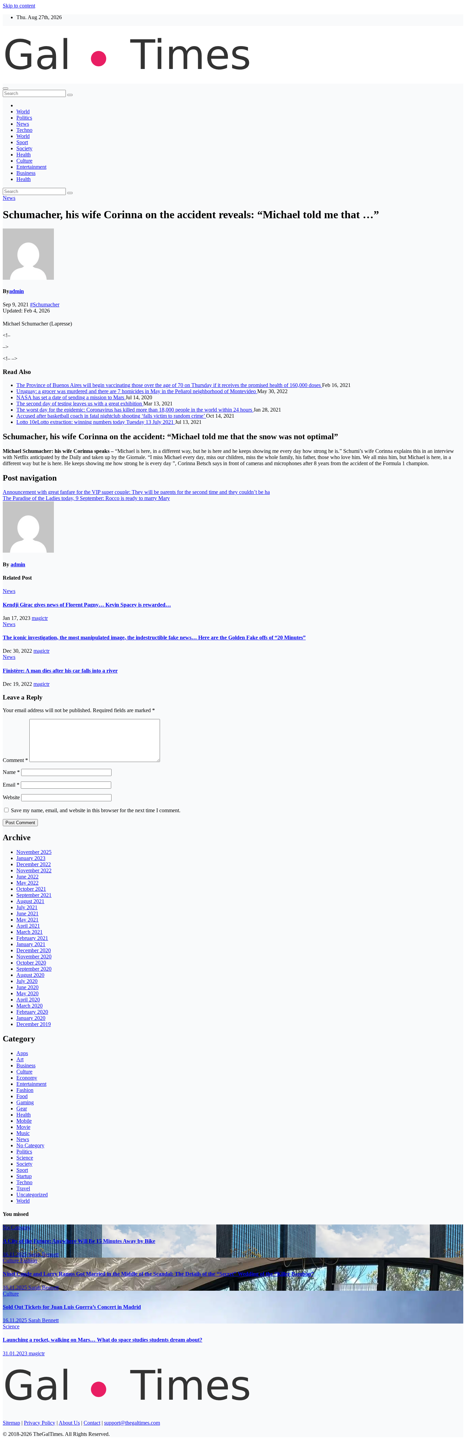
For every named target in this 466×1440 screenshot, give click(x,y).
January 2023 (30, 858)
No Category (30, 1145)
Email (11, 785)
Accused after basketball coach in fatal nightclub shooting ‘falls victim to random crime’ (111, 416)
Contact (92, 1423)
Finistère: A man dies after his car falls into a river (60, 671)
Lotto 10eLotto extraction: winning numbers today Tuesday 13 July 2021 (95, 422)
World (23, 111)
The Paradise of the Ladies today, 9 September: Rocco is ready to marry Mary (86, 498)
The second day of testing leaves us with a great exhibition (79, 403)
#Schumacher (44, 304)
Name (11, 772)
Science (24, 1158)
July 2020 (27, 981)
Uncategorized (32, 1194)
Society (24, 148)
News (22, 124)
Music (23, 1133)
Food (22, 1096)
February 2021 (32, 938)
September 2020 (34, 969)
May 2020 (27, 993)
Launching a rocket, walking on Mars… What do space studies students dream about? (102, 1340)
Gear (21, 1108)
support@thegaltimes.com (132, 1423)
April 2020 (28, 999)
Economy (26, 1078)
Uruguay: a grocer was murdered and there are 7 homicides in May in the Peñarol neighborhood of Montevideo (136, 391)
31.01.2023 (16, 1353)
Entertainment (31, 167)
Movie (23, 1127)
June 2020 (27, 987)
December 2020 (33, 950)
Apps (22, 1053)
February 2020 (32, 1012)
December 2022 (33, 864)
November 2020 (34, 956)
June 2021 (27, 913)
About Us (69, 1423)
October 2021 (31, 889)
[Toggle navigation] (5, 88)
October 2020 (31, 963)
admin (16, 291)
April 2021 (28, 926)
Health (23, 154)
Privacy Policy (39, 1423)
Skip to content (19, 6)
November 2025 (34, 852)
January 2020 (30, 1018)
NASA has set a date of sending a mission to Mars (71, 397)
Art (20, 1059)
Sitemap (11, 1423)
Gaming (25, 1102)
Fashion (24, 1090)
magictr (40, 618)
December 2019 (33, 1024)
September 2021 (34, 895)
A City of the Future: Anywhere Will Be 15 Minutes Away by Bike (79, 1241)
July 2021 (27, 907)
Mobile (24, 1121)
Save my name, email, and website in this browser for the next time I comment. (95, 810)
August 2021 (30, 901)
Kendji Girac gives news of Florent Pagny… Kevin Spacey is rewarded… (87, 605)
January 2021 (30, 944)
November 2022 (34, 870)
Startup (24, 1176)
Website (11, 797)
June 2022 (27, 877)
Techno (24, 130)
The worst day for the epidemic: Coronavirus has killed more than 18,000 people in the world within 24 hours (134, 410)
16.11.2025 (15, 1254)
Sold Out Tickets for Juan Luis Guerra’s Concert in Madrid (72, 1307)
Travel (23, 1188)
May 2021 (27, 920)
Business (25, 173)
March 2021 (29, 932)
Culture (24, 161)
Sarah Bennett (43, 1254)
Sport (22, 142)
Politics (24, 118)
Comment (15, 760)
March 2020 (29, 1006)
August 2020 (30, 975)
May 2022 (27, 883)
